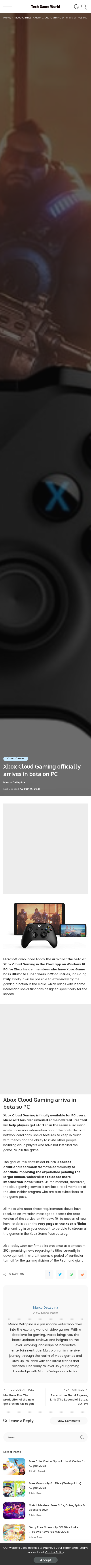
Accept (45, 1560)
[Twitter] (60, 1274)
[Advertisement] (45, 849)
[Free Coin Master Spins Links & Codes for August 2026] (14, 1466)
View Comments (68, 1421)
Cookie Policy (54, 1552)
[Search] (83, 6)
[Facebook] (49, 1274)
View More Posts (46, 1313)
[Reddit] (82, 1274)
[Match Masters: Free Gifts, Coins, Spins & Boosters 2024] (14, 1510)
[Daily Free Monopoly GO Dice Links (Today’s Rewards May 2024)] (14, 1532)
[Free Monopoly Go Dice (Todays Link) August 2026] (14, 1488)
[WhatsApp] (71, 1274)
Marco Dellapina (14, 782)
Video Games (16, 758)
